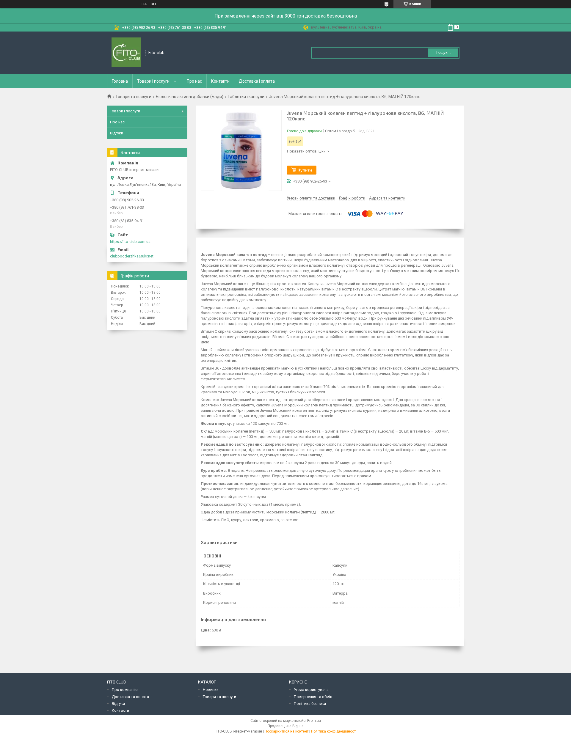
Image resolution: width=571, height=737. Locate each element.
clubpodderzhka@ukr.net (131, 256)
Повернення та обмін (313, 696)
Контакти (220, 81)
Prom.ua (314, 721)
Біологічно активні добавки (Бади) (189, 96)
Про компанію (125, 689)
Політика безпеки (310, 703)
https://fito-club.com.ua (130, 241)
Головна (120, 81)
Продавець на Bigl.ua (286, 726)
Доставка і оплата (257, 81)
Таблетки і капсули (246, 96)
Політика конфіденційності (334, 731)
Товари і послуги (153, 81)
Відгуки (116, 133)
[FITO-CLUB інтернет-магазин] (126, 52)
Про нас (194, 81)
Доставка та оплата (130, 696)
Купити (305, 169)
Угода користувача (311, 689)
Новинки (211, 689)
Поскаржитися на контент (286, 731)
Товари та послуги (133, 96)
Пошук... (443, 52)
